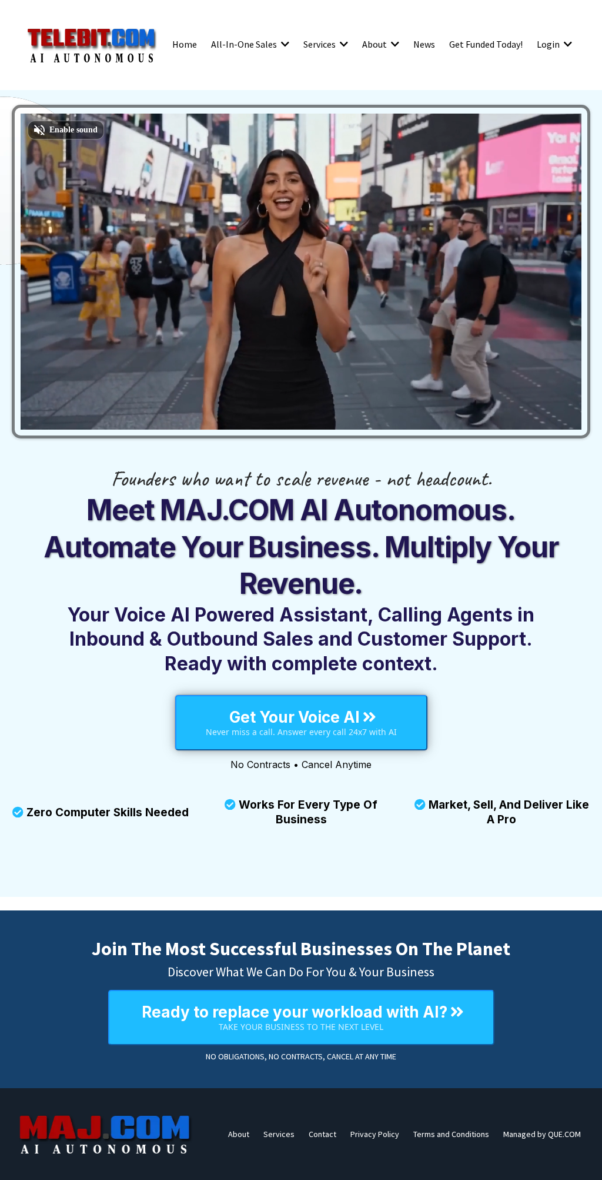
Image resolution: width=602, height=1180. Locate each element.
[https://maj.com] (106, 1134)
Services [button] (320, 44)
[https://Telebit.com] (91, 44)
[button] (284, 44)
